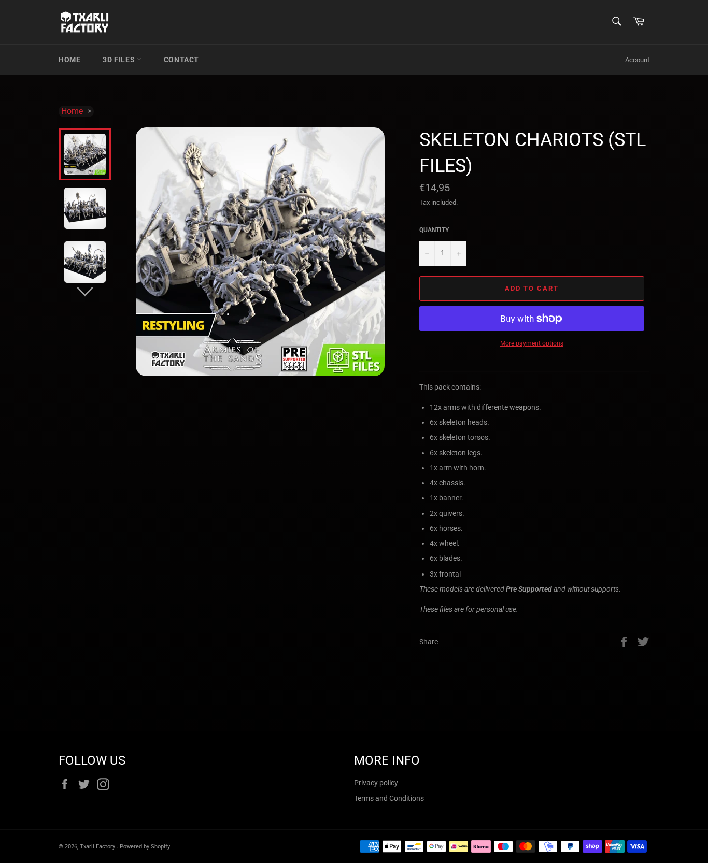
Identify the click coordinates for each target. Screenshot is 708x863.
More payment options (531, 343)
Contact (181, 59)
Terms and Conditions (389, 798)
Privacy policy (376, 783)
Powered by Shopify (145, 846)
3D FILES (119, 59)
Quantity (434, 230)
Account (637, 60)
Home (69, 59)
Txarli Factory (98, 846)
